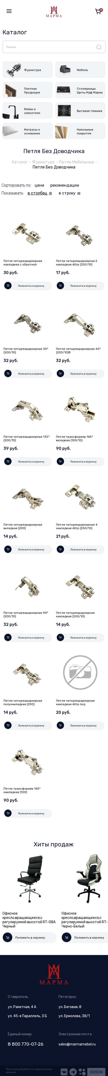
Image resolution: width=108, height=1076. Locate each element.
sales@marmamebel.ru (77, 1044)
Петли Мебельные (76, 162)
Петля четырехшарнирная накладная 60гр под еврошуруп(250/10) (75, 704)
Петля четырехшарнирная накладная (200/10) (75, 614)
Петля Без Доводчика (54, 167)
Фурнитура (43, 162)
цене (40, 185)
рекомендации (64, 185)
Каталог (20, 162)
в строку (68, 193)
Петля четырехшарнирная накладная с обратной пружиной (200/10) (23, 264)
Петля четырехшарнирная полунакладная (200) (23, 702)
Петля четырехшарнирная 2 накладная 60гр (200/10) (76, 262)
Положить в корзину (31, 285)
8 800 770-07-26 (25, 1044)
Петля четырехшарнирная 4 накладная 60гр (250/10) (76, 526)
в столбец (38, 193)
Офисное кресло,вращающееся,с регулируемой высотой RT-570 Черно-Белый (66, 919)
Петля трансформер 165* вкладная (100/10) (74, 438)
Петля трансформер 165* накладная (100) (22, 790)
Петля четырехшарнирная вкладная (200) (23, 526)
